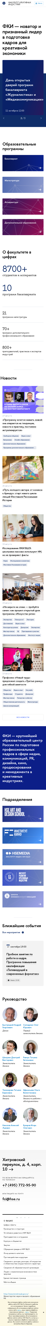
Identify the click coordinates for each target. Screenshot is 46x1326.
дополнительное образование (14, 444)
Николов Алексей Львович (10, 1126)
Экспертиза (7, 620)
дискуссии (24, 627)
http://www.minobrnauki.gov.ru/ (16, 1294)
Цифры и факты (10, 1225)
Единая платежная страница (15, 1278)
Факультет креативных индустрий (19, 3)
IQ (18, 631)
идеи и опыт (26, 436)
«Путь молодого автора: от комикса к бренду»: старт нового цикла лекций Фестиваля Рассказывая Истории (22, 495)
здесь (19, 1310)
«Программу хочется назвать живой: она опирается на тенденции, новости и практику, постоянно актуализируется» (22, 425)
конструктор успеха (10, 627)
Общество (7, 506)
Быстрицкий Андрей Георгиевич (11, 1026)
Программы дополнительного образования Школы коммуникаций (19, 448)
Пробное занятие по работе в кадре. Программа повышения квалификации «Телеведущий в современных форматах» (22, 964)
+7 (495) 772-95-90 (19, 1185)
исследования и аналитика (19, 561)
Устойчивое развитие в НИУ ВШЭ (17, 1233)
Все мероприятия (11, 932)
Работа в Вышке (10, 1282)
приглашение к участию (30, 631)
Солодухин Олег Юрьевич (31, 1026)
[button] (17, 1218)
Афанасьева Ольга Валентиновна (31, 1091)
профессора (7, 694)
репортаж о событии (24, 698)
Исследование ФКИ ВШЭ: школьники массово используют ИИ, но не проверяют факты (22, 551)
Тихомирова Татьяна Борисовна (11, 1091)
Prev (3, 118)
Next (41, 118)
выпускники (7, 440)
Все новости (23, 717)
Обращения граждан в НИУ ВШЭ (17, 1249)
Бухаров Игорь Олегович (29, 1126)
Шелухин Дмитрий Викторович (11, 1058)
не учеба (29, 690)
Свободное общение (11, 436)
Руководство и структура (14, 1229)
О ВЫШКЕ (8, 1221)
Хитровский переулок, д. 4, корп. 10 (22, 1164)
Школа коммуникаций (11, 706)
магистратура (33, 702)
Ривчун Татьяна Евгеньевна (30, 1058)
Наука (5, 561)
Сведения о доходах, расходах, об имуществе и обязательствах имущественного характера (22, 1262)
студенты (19, 694)
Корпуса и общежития (12, 1241)
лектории (30, 620)
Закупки (7, 1245)
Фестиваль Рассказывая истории (14, 565)
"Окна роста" (19, 620)
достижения (8, 624)
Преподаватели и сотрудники (16, 1237)
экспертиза (35, 627)
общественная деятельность (14, 702)
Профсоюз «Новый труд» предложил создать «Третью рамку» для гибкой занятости (22, 681)
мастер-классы (8, 631)
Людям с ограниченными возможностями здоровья (20, 1273)
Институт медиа (34, 635)
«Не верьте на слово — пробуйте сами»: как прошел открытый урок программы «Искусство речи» (21, 610)
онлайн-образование (22, 440)
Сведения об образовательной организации (21, 1267)
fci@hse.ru (11, 1198)
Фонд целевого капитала (14, 1253)
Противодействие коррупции (16, 1257)
